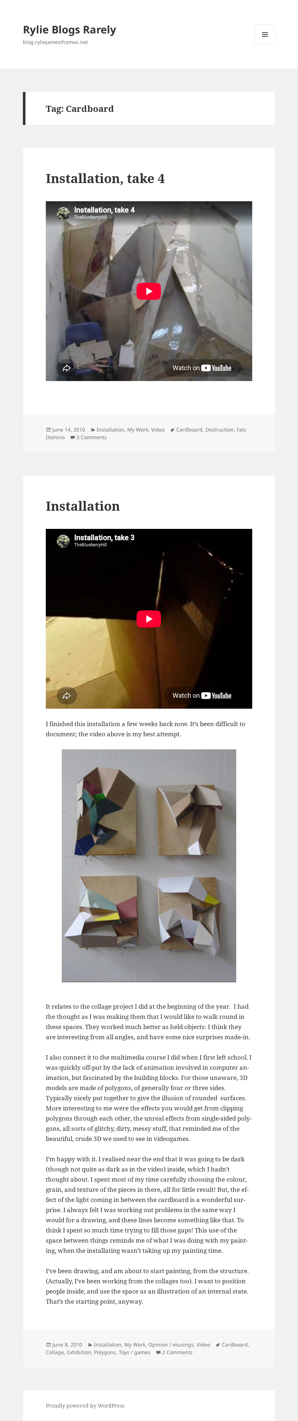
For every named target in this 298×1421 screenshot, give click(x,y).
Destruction (219, 429)
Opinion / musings (171, 1344)
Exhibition (79, 1352)
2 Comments (177, 1352)
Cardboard (189, 429)
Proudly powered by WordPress (85, 1405)
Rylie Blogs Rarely (69, 29)
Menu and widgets (265, 44)
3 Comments (91, 437)
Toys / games (134, 1352)
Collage (55, 1352)
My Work (137, 429)
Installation (110, 429)
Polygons (105, 1352)
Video (158, 429)
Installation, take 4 (105, 178)
